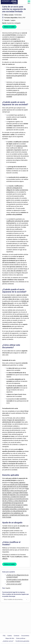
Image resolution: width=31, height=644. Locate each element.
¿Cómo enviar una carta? (14, 584)
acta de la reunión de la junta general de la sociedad (17, 75)
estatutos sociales (21, 146)
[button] (27, 599)
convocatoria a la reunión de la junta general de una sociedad (16, 94)
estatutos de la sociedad (20, 45)
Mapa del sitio (10, 638)
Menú (29, 3)
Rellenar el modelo (9, 27)
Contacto (16, 635)
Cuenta (9, 635)
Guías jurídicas (20, 638)
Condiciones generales (22, 641)
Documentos (25, 635)
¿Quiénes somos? (8, 641)
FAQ (4, 635)
